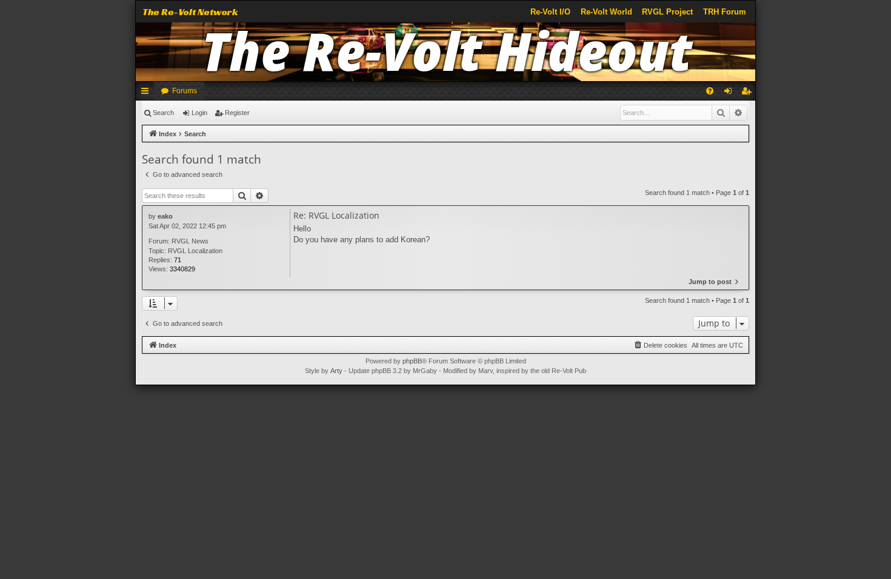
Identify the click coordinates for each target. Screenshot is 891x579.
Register (237, 112)
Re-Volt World (606, 11)
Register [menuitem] (748, 93)
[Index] (446, 51)
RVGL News (190, 241)
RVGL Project (667, 11)
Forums (184, 91)
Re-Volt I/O (550, 11)
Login (199, 112)
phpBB (412, 361)
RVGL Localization (195, 250)
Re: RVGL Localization (336, 215)
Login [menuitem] (730, 93)
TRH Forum (724, 11)
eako (165, 216)
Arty (336, 370)
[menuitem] (710, 91)
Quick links (147, 93)
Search (163, 112)
